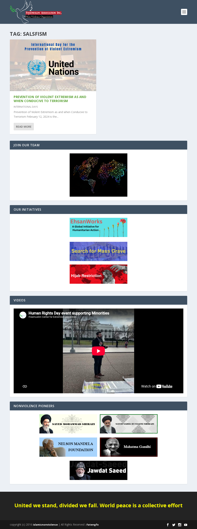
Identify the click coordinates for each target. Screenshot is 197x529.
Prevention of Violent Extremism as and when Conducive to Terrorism (50, 99)
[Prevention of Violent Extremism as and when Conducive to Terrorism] (53, 65)
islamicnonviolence (45, 524)
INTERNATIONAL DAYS (26, 106)
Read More (24, 126)
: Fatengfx (92, 524)
